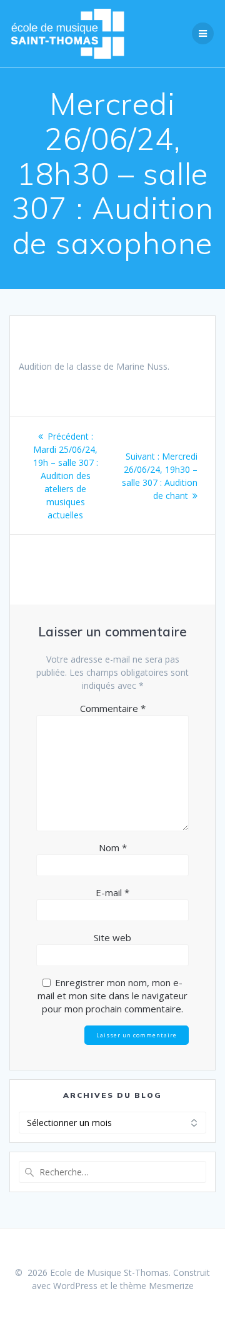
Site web (112, 937)
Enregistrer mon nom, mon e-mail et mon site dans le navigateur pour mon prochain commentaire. (113, 995)
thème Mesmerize (157, 1286)
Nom (113, 847)
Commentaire (113, 708)
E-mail (112, 892)
